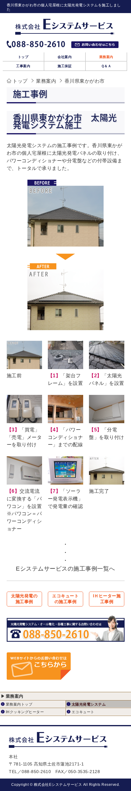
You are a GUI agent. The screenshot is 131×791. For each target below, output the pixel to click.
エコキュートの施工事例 (65, 598)
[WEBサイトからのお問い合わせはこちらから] (39, 675)
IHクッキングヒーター (25, 712)
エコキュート (83, 712)
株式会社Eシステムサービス (58, 784)
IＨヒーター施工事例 (107, 598)
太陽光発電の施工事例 (24, 598)
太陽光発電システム (89, 704)
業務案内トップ (19, 704)
